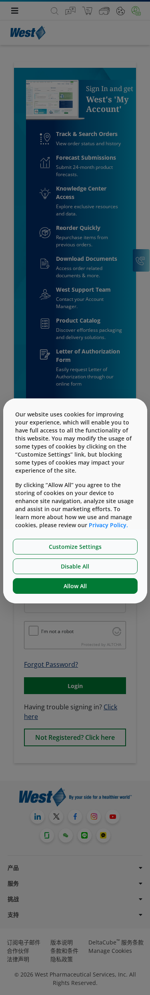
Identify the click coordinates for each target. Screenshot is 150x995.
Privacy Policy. (108, 525)
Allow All (75, 586)
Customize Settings (75, 546)
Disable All (75, 566)
